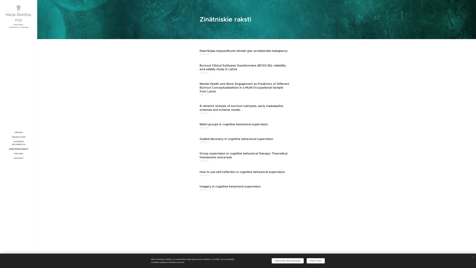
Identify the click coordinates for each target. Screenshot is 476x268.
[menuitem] (18, 132)
